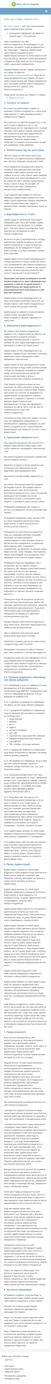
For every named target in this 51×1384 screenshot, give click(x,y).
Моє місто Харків (27, 4)
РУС (11, 1360)
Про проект (10, 1366)
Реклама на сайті (12, 1379)
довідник (25, 685)
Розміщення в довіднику (15, 1376)
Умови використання (14, 1369)
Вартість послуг (16, 98)
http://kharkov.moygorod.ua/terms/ (18, 75)
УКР (7, 1360)
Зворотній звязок (12, 1372)
